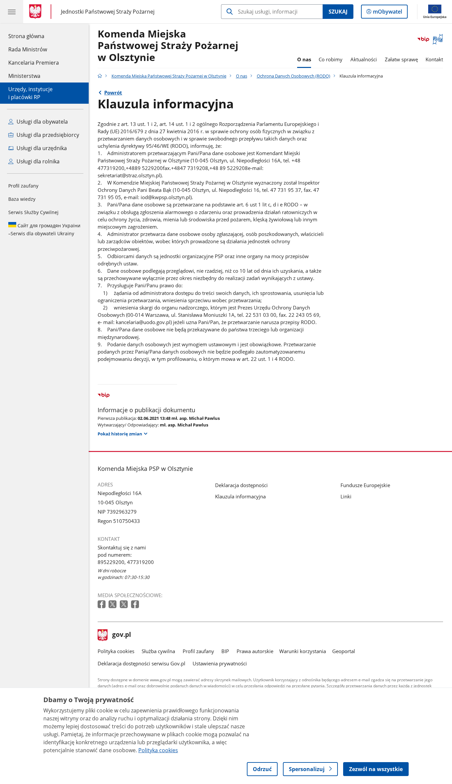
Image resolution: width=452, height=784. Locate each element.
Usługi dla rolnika (37, 161)
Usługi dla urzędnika (41, 148)
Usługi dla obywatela (41, 121)
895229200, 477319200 (126, 562)
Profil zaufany (23, 186)
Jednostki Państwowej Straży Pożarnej (108, 11)
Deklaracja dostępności (241, 485)
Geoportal (343, 651)
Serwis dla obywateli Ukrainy (44, 229)
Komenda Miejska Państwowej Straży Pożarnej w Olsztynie (168, 46)
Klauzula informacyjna (240, 496)
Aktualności (363, 59)
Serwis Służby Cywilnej (33, 212)
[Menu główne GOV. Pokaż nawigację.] (11, 11)
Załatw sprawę (401, 59)
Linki (345, 496)
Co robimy (330, 59)
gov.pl (121, 635)
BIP (225, 651)
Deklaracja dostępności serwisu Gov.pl (141, 663)
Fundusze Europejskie (365, 485)
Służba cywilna (158, 651)
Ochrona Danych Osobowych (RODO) (293, 76)
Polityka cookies (116, 651)
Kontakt (434, 59)
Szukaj (338, 11)
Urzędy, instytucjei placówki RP (30, 93)
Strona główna (33, 36)
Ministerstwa (24, 76)
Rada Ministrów (27, 49)
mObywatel (387, 13)
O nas (304, 59)
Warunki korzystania (302, 651)
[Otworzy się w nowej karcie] (102, 604)
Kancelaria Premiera (33, 62)
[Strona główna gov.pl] (36, 11)
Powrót (113, 92)
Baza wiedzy (21, 199)
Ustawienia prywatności (220, 663)
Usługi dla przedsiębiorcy (47, 135)
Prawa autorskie (255, 651)
